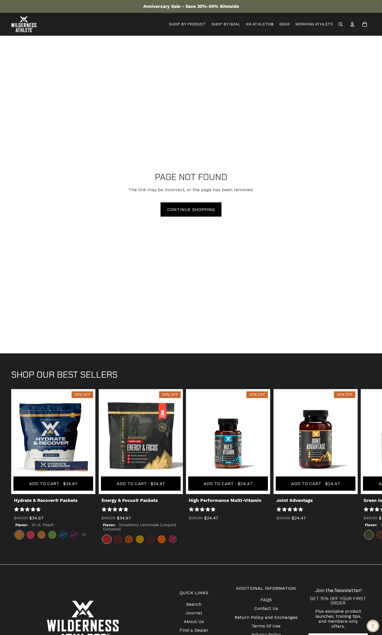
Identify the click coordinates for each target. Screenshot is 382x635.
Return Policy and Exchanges (266, 617)
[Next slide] (366, 468)
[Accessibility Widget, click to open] (373, 626)
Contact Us (266, 608)
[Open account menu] (352, 24)
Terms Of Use (265, 626)
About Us (194, 621)
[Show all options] (83, 534)
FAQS (266, 599)
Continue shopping (191, 209)
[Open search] (340, 24)
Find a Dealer (194, 630)
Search (193, 604)
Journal (193, 612)
